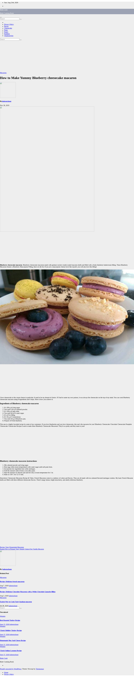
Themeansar (40, 669)
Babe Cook (4, 10)
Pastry (6, 32)
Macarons (3, 73)
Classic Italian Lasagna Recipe (11, 651)
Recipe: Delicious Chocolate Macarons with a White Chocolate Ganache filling (27, 592)
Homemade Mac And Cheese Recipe (13, 640)
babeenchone (6, 101)
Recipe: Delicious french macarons (12, 581)
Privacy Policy (9, 24)
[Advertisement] (67, 56)
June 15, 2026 (5, 624)
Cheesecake (8, 28)
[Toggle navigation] (1, 17)
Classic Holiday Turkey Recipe (11, 630)
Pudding (7, 34)
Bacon (6, 26)
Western (2, 616)
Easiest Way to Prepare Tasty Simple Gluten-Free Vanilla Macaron (22, 549)
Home (6, 672)
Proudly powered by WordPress (10, 669)
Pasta (6, 30)
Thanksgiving (8, 36)
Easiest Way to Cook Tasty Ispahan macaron (16, 602)
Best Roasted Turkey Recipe (10, 620)
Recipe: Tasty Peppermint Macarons (12, 547)
